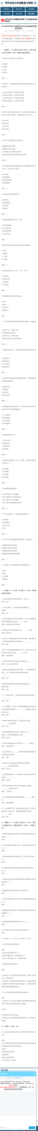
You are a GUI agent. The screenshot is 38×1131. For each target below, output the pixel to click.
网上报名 (31, 13)
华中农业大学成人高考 (9, 35)
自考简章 (6, 13)
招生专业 (19, 9)
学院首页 (6, 9)
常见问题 (19, 13)
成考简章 (31, 9)
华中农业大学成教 (24, 38)
